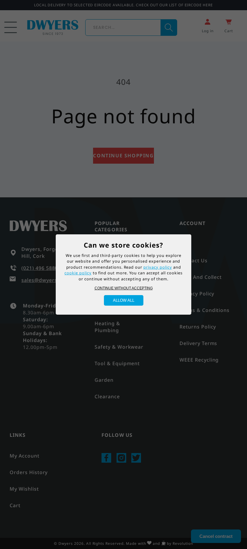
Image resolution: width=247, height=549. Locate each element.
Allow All (123, 300)
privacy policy (157, 267)
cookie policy (77, 273)
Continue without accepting (124, 288)
